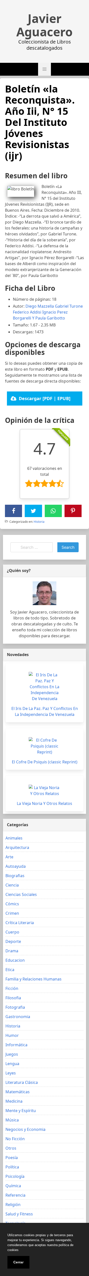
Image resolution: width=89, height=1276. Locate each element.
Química (13, 1185)
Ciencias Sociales (21, 894)
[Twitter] (33, 511)
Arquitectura (17, 847)
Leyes (10, 1073)
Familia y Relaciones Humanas (33, 979)
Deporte (13, 941)
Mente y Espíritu (20, 1110)
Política (12, 1167)
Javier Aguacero (44, 25)
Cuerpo (12, 932)
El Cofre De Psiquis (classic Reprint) (44, 762)
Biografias (14, 875)
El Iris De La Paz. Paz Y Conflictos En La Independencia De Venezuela (44, 711)
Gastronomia (17, 1016)
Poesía (11, 1157)
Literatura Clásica (21, 1082)
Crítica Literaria (19, 922)
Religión (13, 1204)
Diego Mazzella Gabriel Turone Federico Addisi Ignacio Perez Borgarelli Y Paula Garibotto (48, 312)
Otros (10, 1148)
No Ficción (15, 1138)
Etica (9, 969)
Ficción (11, 988)
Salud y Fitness (19, 1214)
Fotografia (15, 1007)
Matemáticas (17, 1091)
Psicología (14, 1176)
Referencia (15, 1195)
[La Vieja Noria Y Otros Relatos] (44, 790)
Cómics (12, 904)
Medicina (13, 1101)
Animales (13, 838)
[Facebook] (14, 511)
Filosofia (13, 998)
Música (12, 1120)
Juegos (11, 1054)
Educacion (15, 960)
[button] (44, 69)
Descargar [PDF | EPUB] (44, 398)
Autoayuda (15, 866)
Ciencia (12, 885)
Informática (16, 1045)
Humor (12, 1035)
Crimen (12, 913)
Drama (11, 951)
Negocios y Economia (25, 1129)
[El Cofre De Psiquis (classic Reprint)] (44, 746)
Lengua (12, 1063)
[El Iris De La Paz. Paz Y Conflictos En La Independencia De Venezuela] (44, 687)
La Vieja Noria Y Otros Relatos (44, 803)
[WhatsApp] (53, 511)
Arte (9, 857)
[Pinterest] (73, 511)
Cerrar (18, 1262)
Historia (39, 522)
